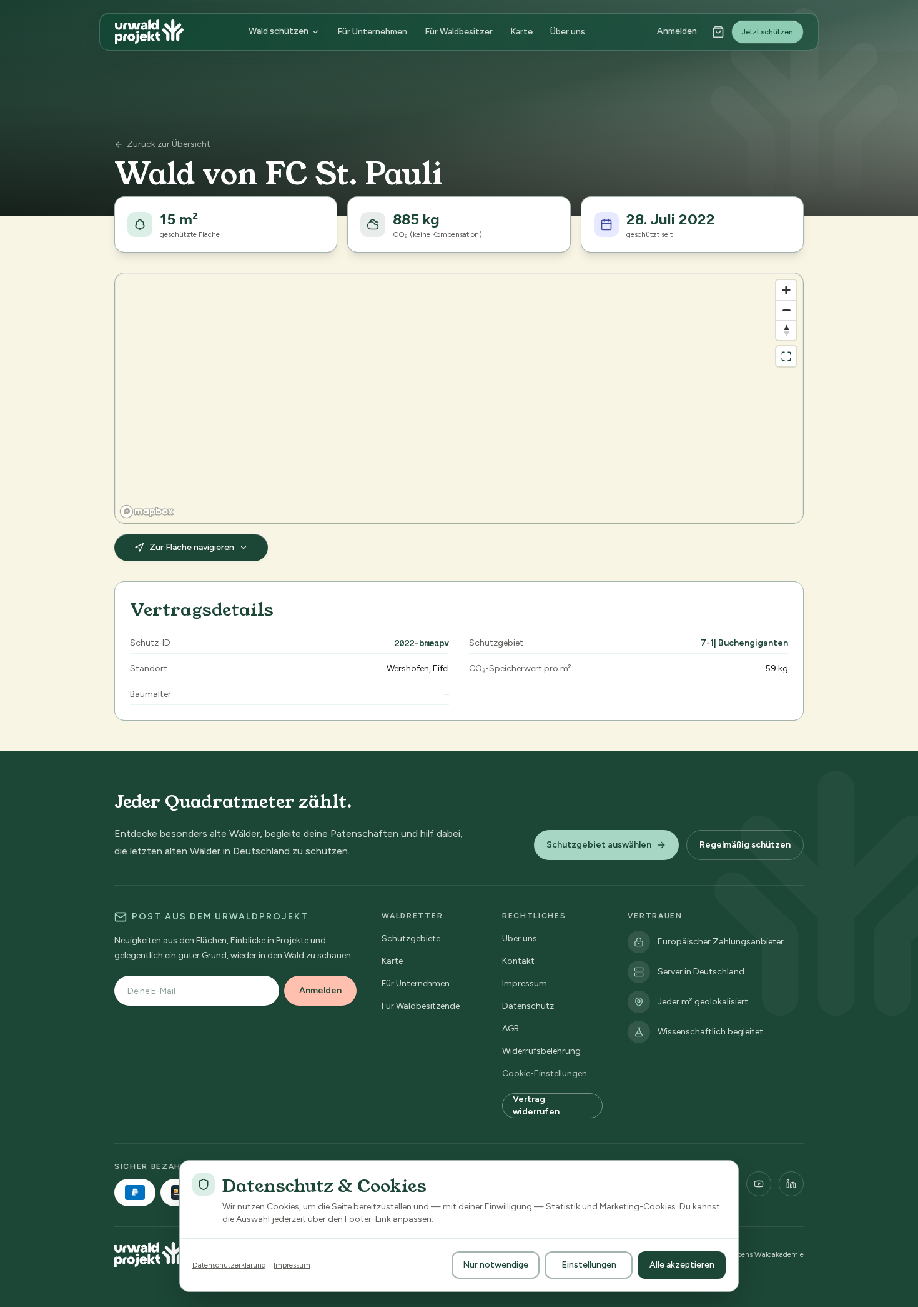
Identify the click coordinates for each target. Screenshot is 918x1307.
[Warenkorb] (718, 32)
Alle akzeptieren (681, 1264)
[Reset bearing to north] (786, 330)
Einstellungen (588, 1264)
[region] (459, 398)
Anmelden (677, 31)
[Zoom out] (786, 310)
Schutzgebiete (411, 938)
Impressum (524, 983)
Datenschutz (528, 1006)
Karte (521, 32)
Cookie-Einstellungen (544, 1073)
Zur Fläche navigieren (191, 547)
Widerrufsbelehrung (541, 1051)
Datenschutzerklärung (229, 1265)
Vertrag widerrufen (536, 1105)
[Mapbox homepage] (146, 511)
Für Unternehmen (372, 32)
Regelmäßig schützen (745, 844)
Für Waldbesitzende (421, 1006)
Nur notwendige (495, 1264)
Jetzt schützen (767, 32)
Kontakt (518, 961)
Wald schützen (278, 31)
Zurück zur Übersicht (168, 144)
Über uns (567, 32)
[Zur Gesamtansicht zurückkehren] (786, 356)
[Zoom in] (786, 290)
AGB (510, 1028)
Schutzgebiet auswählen (598, 844)
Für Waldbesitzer (459, 32)
